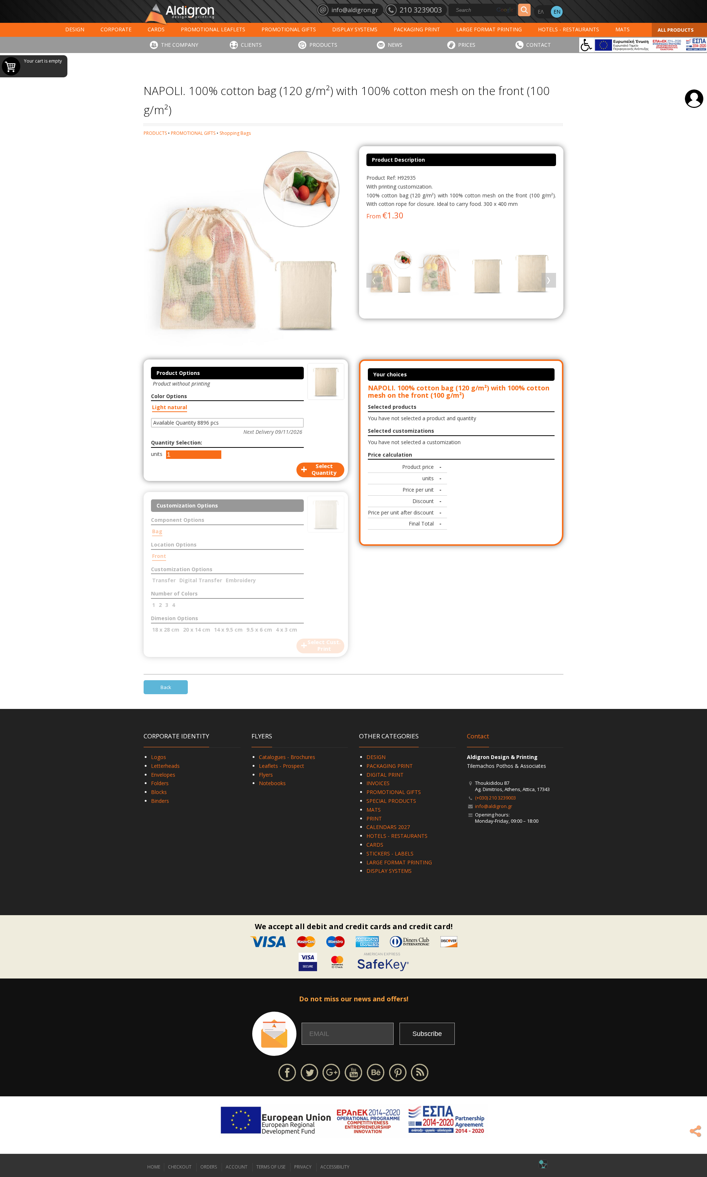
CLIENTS (251, 44)
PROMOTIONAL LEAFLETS (213, 29)
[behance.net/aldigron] (375, 1071)
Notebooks (272, 783)
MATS (622, 29)
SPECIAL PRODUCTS (391, 800)
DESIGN (74, 29)
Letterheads (165, 765)
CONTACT (538, 44)
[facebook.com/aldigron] (287, 1071)
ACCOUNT (236, 1167)
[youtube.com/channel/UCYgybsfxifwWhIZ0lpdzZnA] (353, 1071)
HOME (153, 1167)
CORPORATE (116, 29)
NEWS (395, 44)
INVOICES (378, 783)
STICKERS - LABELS (390, 853)
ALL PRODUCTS (676, 30)
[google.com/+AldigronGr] (331, 1071)
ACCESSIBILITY (334, 1167)
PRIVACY (303, 1167)
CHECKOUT (179, 1167)
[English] (557, 12)
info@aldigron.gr (493, 806)
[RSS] (419, 1071)
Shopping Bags (235, 133)
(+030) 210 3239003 (495, 797)
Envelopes (163, 774)
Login (694, 98)
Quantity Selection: (176, 442)
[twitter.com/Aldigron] (309, 1071)
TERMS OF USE (270, 1167)
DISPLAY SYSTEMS (354, 29)
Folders (160, 783)
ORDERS (208, 1167)
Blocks (159, 791)
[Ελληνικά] (540, 12)
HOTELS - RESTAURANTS (568, 29)
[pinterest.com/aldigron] (397, 1071)
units (156, 453)
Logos (158, 756)
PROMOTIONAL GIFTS (288, 29)
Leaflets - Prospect (281, 765)
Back (166, 687)
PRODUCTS (323, 44)
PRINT (374, 818)
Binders (160, 800)
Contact (478, 736)
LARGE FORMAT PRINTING (489, 29)
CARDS (156, 29)
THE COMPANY (179, 44)
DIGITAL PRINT (385, 774)
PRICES (466, 44)
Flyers (266, 774)
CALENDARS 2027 (388, 826)
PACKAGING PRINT (417, 29)
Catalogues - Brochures (287, 756)
